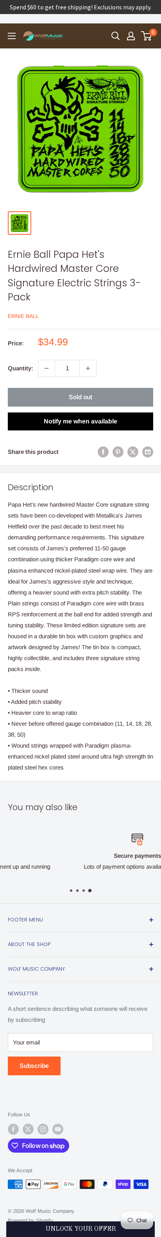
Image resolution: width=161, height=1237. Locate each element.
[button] (80, 1229)
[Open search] (115, 36)
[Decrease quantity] (46, 368)
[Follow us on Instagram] (43, 1129)
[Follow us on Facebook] (13, 1129)
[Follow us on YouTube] (57, 1129)
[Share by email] (147, 451)
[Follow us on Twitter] (28, 1129)
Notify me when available (80, 421)
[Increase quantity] (88, 368)
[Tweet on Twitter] (132, 451)
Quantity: (20, 368)
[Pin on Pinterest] (118, 451)
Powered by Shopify (30, 1220)
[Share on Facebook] (103, 451)
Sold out (80, 397)
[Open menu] (12, 36)
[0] (147, 36)
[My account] (131, 36)
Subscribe (34, 1065)
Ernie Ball (23, 316)
